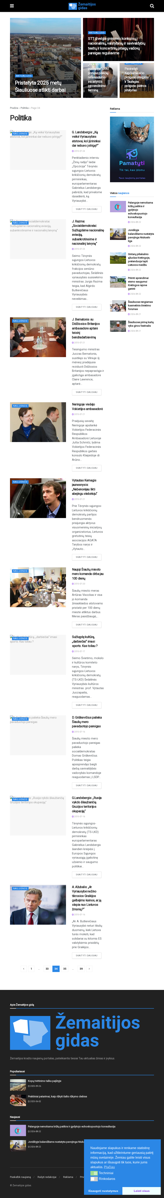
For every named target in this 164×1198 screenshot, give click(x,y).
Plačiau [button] (109, 1167)
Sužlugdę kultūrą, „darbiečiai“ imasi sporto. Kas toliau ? (85, 641)
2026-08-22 (135, 222)
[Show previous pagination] (24, 969)
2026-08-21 (135, 314)
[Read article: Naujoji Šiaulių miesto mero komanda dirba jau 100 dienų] (38, 587)
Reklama (68, 1177)
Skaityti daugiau (88, 209)
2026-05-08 (95, 60)
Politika (25, 108)
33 (47, 968)
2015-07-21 (79, 343)
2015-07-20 (79, 584)
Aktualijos (24, 76)
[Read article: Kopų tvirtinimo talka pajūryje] (18, 1085)
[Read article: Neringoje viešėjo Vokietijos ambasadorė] (38, 422)
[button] (94, 1173)
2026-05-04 (95, 97)
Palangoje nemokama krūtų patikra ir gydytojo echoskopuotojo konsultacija (71, 1126)
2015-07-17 (79, 651)
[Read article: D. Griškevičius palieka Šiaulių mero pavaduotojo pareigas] (38, 735)
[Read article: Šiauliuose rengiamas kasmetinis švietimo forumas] (118, 306)
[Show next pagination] (89, 969)
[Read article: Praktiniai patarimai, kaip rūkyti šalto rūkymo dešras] (18, 1100)
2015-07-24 (79, 151)
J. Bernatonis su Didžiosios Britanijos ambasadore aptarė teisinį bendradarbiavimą (86, 328)
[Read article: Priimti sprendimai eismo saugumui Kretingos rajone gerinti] (118, 282)
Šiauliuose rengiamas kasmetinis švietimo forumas (140, 305)
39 (81, 968)
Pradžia (14, 108)
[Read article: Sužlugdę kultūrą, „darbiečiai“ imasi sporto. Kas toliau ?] (38, 655)
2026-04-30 (132, 97)
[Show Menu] (12, 6)
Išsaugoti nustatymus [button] (103, 1190)
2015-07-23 (79, 249)
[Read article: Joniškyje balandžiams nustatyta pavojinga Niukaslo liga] (118, 234)
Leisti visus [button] (142, 1190)
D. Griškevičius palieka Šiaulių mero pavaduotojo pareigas (87, 722)
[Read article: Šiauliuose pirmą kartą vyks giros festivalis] (118, 326)
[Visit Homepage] (82, 6)
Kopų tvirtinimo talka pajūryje (44, 1080)
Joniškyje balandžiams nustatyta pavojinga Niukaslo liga (60, 1141)
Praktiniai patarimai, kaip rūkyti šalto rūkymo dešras (57, 1096)
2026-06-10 (22, 97)
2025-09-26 (35, 1086)
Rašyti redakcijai (47, 1177)
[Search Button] (152, 6)
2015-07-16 (79, 732)
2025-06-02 (35, 1101)
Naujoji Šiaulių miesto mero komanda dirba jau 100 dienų (88, 574)
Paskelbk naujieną (20, 1177)
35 (64, 968)
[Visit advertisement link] (132, 149)
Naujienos (20, 133)
